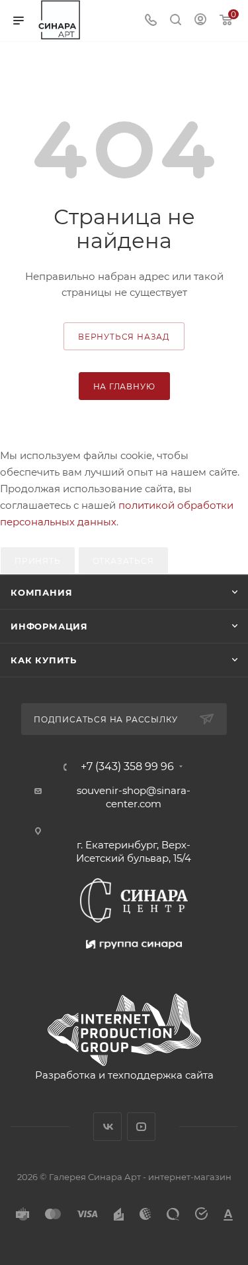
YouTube (141, 1126)
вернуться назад (124, 337)
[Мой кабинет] (200, 21)
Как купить (44, 660)
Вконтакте (107, 1126)
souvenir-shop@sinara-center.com (133, 797)
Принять (38, 561)
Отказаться (123, 561)
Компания (41, 592)
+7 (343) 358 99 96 (127, 767)
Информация (49, 626)
